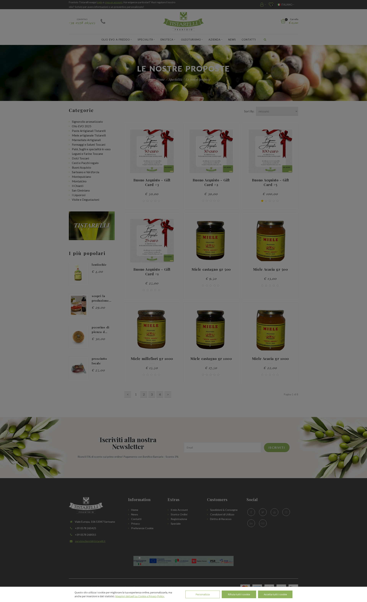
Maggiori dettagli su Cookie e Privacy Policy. (140, 596)
